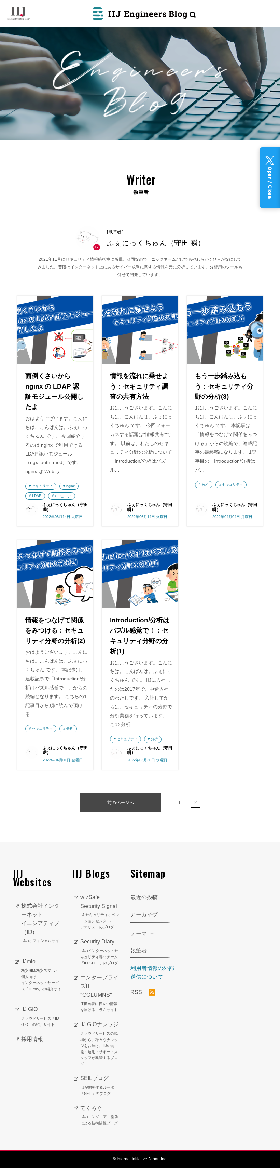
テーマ (138, 933)
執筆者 (138, 951)
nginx (70, 486)
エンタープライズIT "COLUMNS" (99, 993)
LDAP (36, 496)
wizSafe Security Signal (99, 911)
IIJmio (41, 978)
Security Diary (99, 952)
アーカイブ (144, 915)
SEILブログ (97, 1085)
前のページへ (120, 802)
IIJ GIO (40, 1016)
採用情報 (32, 1039)
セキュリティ (42, 486)
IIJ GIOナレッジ (99, 1043)
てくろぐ (99, 1115)
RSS (136, 992)
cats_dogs (63, 496)
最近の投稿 (144, 897)
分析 (205, 484)
